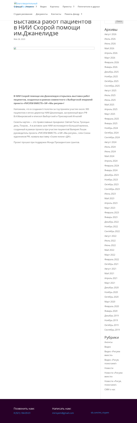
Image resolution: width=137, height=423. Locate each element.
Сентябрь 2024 (112, 137)
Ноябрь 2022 (111, 226)
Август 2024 (110, 142)
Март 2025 (109, 113)
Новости (30, 7)
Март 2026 (109, 57)
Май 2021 (109, 273)
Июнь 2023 (110, 193)
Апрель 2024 (110, 160)
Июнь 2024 (110, 151)
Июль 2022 (110, 240)
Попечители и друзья (89, 7)
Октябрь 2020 (111, 296)
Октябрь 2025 (111, 81)
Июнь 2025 (110, 99)
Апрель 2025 (110, 109)
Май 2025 (109, 104)
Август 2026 (110, 34)
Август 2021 (110, 268)
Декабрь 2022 (111, 221)
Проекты (67, 7)
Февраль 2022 (111, 259)
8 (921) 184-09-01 (22, 413)
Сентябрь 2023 (112, 189)
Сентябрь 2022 (112, 231)
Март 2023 (109, 207)
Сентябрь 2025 (112, 85)
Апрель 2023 (110, 203)
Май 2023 (109, 198)
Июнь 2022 (110, 245)
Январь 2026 (110, 67)
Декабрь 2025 (111, 71)
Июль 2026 (110, 38)
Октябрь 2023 (111, 184)
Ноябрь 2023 (111, 179)
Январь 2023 (110, 217)
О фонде (18, 7)
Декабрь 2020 (111, 287)
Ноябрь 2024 (111, 128)
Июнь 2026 (110, 43)
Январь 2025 (110, 123)
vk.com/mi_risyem (100, 412)
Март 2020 (109, 301)
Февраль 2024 (111, 165)
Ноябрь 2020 (111, 292)
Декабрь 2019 (111, 315)
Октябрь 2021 (111, 264)
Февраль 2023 (111, 212)
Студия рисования (23, 14)
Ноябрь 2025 (111, 76)
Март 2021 (109, 282)
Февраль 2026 (111, 62)
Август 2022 (110, 235)
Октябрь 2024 (111, 132)
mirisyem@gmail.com (63, 413)
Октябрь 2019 (111, 325)
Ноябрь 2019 (111, 320)
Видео (43, 7)
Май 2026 (109, 48)
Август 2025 (110, 90)
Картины (54, 7)
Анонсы (108, 342)
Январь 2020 (110, 310)
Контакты (56, 14)
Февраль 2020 (111, 306)
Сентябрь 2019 (112, 329)
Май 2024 (109, 156)
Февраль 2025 (111, 118)
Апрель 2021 (110, 278)
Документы (42, 14)
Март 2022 (109, 254)
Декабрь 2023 (111, 174)
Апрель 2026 (110, 53)
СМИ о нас (109, 389)
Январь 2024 (110, 170)
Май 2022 (109, 249)
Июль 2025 (110, 95)
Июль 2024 (110, 146)
